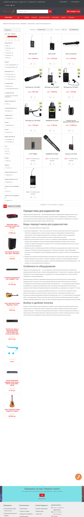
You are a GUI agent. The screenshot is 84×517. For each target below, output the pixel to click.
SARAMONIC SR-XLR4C (52, 120)
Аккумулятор (9, 125)
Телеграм (7, 5)
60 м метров (9, 139)
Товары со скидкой (24, 511)
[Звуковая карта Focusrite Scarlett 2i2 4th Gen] (12, 216)
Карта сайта (39, 514)
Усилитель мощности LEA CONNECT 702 (12, 278)
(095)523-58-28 (32, 2)
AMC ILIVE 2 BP (33, 54)
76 (6, 149)
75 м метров (9, 141)
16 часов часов (10, 79)
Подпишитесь (42, 498)
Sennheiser (8, 55)
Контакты (34, 17)
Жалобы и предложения (42, 508)
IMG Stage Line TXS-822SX (33, 120)
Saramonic (8, 53)
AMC (7, 45)
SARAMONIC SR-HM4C (52, 154)
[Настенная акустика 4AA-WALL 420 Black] (12, 243)
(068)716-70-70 (23, 2)
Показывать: (58, 29)
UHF (7, 104)
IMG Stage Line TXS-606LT (52, 87)
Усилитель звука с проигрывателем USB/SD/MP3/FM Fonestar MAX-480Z (12, 331)
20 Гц (7, 191)
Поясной (8, 86)
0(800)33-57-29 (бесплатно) (11, 2)
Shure (7, 57)
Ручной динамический (11, 88)
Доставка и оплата (44, 17)
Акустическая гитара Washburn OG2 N (12, 304)
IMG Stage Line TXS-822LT (71, 87)
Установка (71, 17)
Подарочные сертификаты (26, 514)
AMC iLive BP (52, 54)
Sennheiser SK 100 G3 (71, 154)
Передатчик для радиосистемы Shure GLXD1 (71, 121)
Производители (23, 508)
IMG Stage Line (9, 48)
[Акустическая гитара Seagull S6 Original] (12, 401)
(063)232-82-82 (41, 2)
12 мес (8, 167)
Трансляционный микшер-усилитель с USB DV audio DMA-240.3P (12, 383)
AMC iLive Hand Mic (71, 54)
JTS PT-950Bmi (33, 154)
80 (6, 151)
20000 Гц (8, 200)
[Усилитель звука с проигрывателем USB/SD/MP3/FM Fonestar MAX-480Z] (12, 321)
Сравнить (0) (74, 29)
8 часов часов (9, 74)
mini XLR (8, 132)
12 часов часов (10, 76)
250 (7, 153)
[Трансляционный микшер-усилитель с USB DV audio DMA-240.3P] (12, 372)
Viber (13, 5)
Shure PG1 (33, 187)
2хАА (7, 160)
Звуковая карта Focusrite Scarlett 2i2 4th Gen (12, 226)
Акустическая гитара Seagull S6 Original (12, 410)
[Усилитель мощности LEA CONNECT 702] (12, 269)
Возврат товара (39, 511)
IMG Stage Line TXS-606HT (33, 87)
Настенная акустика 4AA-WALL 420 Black (12, 252)
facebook (55, 516)
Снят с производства (11, 64)
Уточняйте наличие (10, 67)
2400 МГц (8, 175)
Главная (27, 17)
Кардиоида (9, 118)
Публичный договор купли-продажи (10, 514)
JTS (7, 50)
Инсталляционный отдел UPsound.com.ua (10, 509)
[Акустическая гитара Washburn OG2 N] (12, 295)
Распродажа (55, 17)
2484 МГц (8, 182)
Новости (63, 17)
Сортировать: (33, 29)
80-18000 (8, 111)
